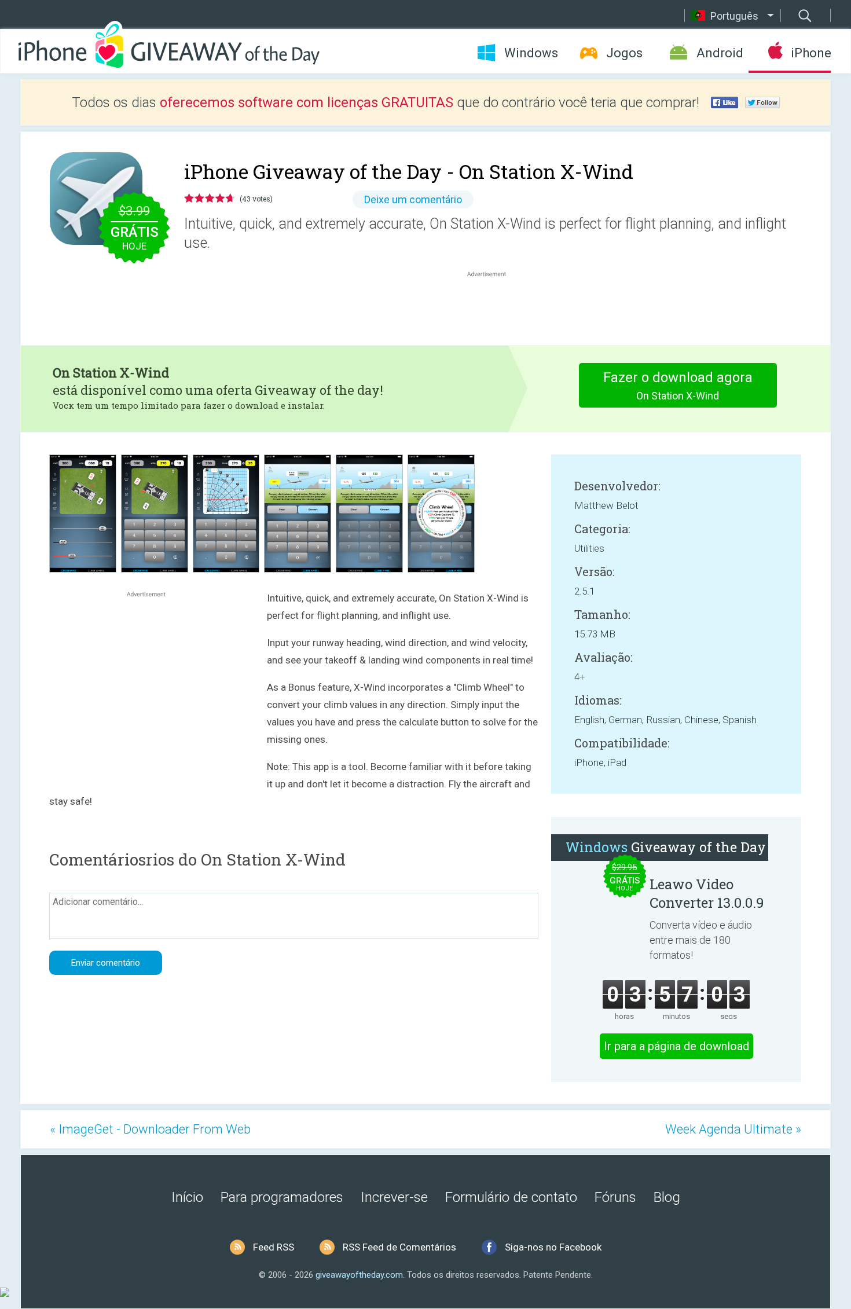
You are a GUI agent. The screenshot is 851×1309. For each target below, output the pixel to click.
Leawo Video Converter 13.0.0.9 (707, 893)
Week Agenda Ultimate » (733, 1129)
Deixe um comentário (413, 199)
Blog (667, 1197)
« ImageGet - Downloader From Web (150, 1129)
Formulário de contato (511, 1197)
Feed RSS (273, 1247)
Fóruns (615, 1197)
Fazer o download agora (678, 385)
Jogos (624, 53)
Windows (531, 53)
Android (719, 53)
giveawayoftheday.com (359, 1275)
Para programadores (282, 1197)
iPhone (811, 53)
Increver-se (394, 1197)
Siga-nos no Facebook (553, 1247)
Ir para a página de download (676, 1046)
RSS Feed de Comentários (399, 1247)
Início (187, 1197)
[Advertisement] (492, 307)
